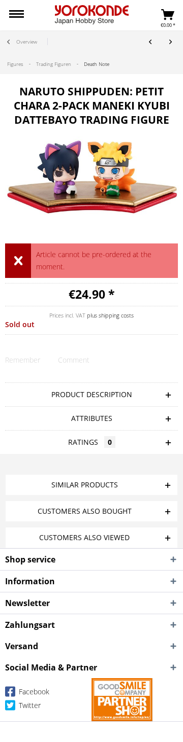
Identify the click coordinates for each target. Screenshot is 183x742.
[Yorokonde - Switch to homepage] (92, 14)
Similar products (84, 484)
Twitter (29, 705)
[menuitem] (16, 15)
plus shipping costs (110, 315)
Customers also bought (85, 511)
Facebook (33, 691)
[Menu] (16, 15)
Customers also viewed (84, 537)
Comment (73, 360)
